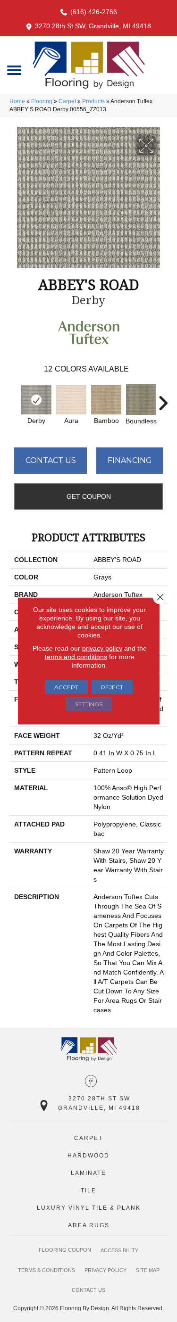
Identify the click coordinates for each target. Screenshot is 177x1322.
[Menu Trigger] (14, 69)
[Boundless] (141, 399)
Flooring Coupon (65, 1250)
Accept (66, 687)
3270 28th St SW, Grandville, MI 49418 (93, 26)
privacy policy (102, 648)
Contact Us (50, 460)
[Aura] (71, 399)
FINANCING (130, 460)
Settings (88, 704)
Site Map (148, 1270)
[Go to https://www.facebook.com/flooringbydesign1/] (91, 1082)
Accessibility (119, 1250)
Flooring (41, 101)
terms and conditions (76, 657)
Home (17, 101)
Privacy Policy (105, 1270)
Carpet (67, 101)
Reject (112, 687)
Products (93, 101)
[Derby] (36, 399)
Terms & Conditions (46, 1270)
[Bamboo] (106, 399)
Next (163, 398)
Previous (14, 398)
